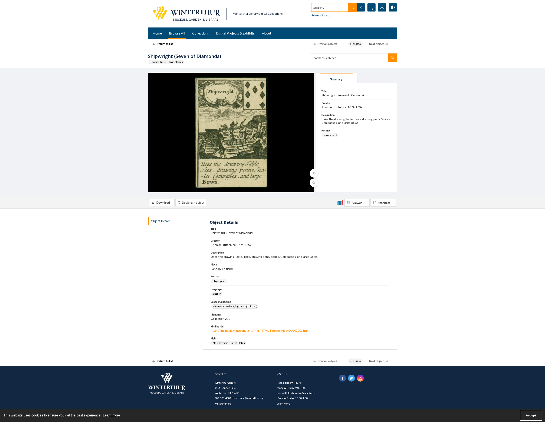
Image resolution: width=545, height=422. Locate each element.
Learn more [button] (111, 415)
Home (157, 33)
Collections (200, 33)
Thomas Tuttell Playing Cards (166, 61)
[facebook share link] (342, 378)
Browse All (177, 33)
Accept (531, 415)
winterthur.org (223, 403)
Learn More (283, 403)
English (217, 293)
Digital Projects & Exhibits (235, 33)
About (266, 33)
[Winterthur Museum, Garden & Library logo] (186, 13)
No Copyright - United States (229, 342)
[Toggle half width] (314, 183)
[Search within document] (392, 57)
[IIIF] (340, 202)
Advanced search (321, 15)
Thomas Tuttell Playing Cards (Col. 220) (235, 306)
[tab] (336, 78)
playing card (330, 135)
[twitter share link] (351, 378)
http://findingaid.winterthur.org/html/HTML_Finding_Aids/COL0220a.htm (259, 330)
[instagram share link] (360, 378)
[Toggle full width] (314, 173)
